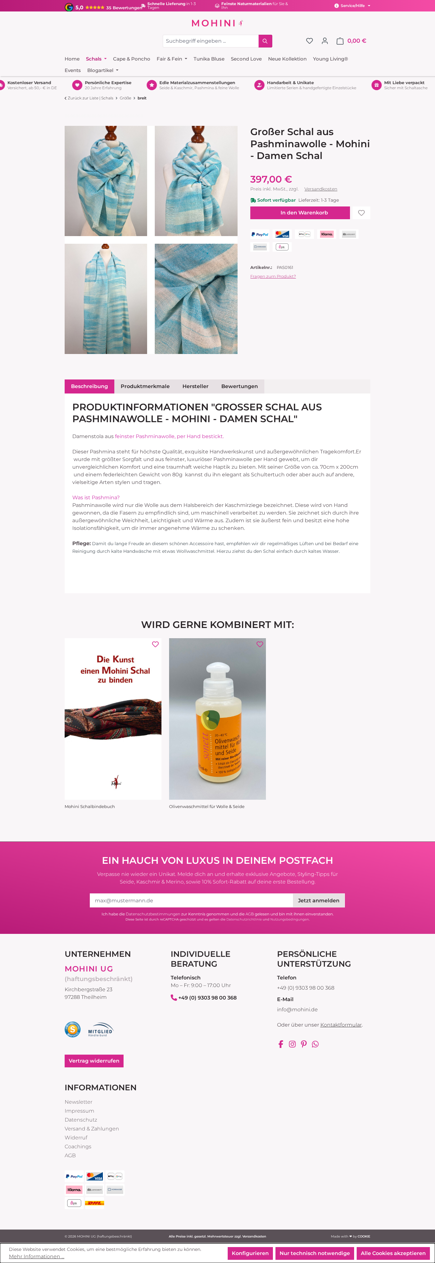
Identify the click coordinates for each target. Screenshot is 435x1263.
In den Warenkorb (304, 213)
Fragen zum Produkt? (273, 276)
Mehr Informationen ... (36, 1256)
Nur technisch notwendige (315, 1253)
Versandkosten (320, 188)
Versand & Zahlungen (92, 1129)
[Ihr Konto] (324, 40)
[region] (151, 240)
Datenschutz (81, 1120)
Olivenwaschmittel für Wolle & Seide (207, 806)
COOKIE (364, 1236)
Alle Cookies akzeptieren (393, 1253)
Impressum (79, 1111)
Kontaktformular (341, 1025)
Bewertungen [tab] (239, 386)
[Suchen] (265, 41)
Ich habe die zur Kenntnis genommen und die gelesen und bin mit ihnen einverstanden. (218, 914)
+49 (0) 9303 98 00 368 (207, 998)
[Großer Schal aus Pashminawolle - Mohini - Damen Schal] (106, 181)
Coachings (78, 1147)
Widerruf (76, 1138)
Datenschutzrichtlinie (244, 919)
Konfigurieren (250, 1253)
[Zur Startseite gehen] (217, 23)
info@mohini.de (297, 1010)
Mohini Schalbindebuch (90, 806)
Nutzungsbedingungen (289, 919)
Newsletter (78, 1102)
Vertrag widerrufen (94, 1061)
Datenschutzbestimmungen (153, 914)
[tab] (89, 386)
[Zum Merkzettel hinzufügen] (361, 212)
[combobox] (211, 41)
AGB (250, 914)
